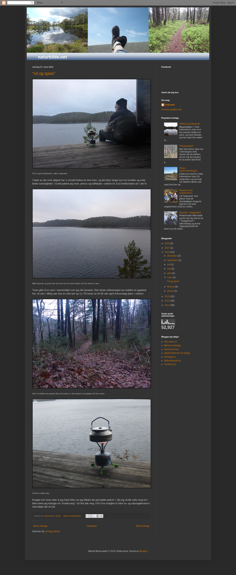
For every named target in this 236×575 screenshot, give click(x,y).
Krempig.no (170, 357)
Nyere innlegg (40, 526)
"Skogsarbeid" (186, 146)
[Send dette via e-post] (87, 516)
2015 (167, 296)
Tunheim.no (170, 364)
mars (170, 277)
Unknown (170, 105)
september (172, 260)
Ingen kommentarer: (72, 516)
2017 (167, 248)
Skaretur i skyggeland (190, 212)
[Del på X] (94, 516)
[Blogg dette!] (91, 516)
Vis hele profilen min (171, 109)
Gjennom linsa (171, 349)
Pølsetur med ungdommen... (186, 191)
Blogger (143, 551)
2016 (167, 252)
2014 (167, 300)
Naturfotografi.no (172, 360)
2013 (167, 305)
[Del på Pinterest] (101, 516)
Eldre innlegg (142, 526)
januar (170, 291)
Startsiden (92, 526)
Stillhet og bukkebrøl (189, 124)
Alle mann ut (170, 341)
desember (172, 256)
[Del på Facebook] (98, 516)
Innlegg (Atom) (52, 531)
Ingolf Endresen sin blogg (177, 353)
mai (169, 268)
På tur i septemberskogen (188, 169)
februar (171, 286)
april (169, 273)
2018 (167, 243)
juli (169, 264)
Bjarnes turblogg (172, 345)
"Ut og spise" (43, 73)
